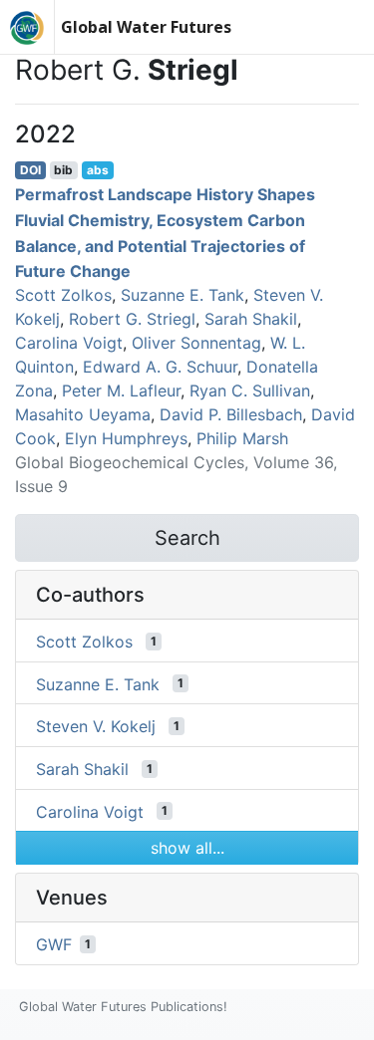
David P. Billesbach (231, 414)
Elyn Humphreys (126, 438)
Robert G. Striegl (132, 319)
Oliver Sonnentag (196, 343)
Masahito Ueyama (83, 414)
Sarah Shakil (250, 319)
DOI (30, 169)
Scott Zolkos (63, 295)
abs (98, 169)
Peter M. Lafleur (121, 390)
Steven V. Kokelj (96, 726)
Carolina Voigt (69, 343)
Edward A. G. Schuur (160, 367)
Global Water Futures (146, 27)
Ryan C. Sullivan (249, 390)
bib (63, 169)
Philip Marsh (242, 438)
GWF (54, 944)
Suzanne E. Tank (182, 295)
